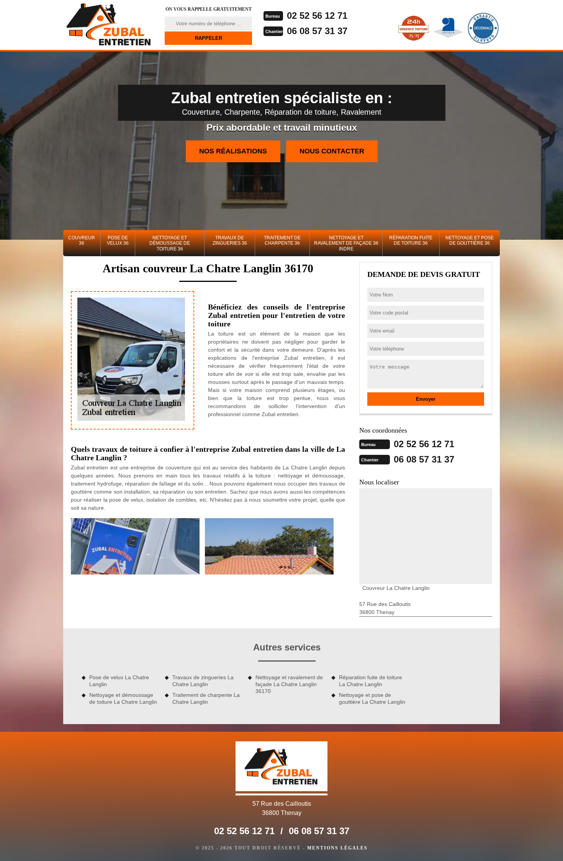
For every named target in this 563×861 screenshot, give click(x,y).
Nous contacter (332, 151)
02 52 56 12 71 (317, 15)
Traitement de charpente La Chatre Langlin (206, 698)
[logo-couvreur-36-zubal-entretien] (109, 25)
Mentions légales (337, 848)
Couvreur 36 (81, 240)
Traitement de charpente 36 (282, 240)
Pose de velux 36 (118, 240)
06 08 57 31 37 (317, 31)
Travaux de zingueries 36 (230, 240)
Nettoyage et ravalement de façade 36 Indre (346, 243)
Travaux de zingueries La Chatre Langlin (203, 680)
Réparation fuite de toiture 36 (410, 240)
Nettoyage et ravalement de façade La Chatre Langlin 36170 (289, 684)
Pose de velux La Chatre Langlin (119, 680)
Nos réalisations (233, 151)
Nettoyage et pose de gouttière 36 (469, 240)
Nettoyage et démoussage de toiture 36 (169, 243)
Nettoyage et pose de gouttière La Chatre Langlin (372, 698)
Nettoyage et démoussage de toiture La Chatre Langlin (123, 698)
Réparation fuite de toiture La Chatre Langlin (370, 680)
